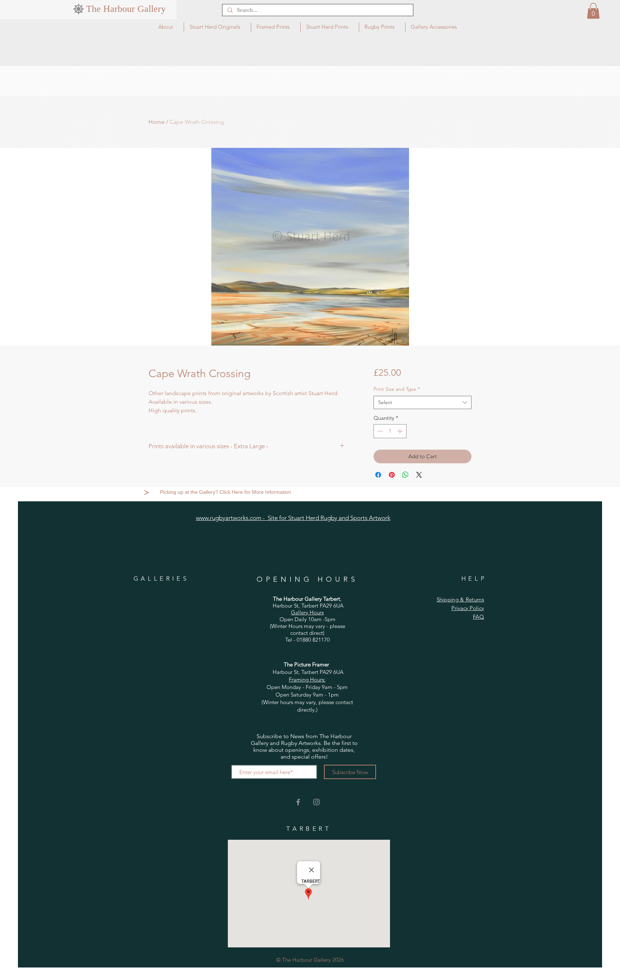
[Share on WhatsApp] (405, 474)
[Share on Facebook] (378, 474)
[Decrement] (379, 431)
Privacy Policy (467, 608)
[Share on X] (419, 474)
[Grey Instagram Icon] (316, 802)
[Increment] (400, 431)
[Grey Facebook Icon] (298, 802)
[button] (593, 11)
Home (157, 121)
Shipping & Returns (460, 599)
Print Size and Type (397, 389)
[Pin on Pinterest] (392, 474)
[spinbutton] (390, 431)
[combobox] (422, 402)
